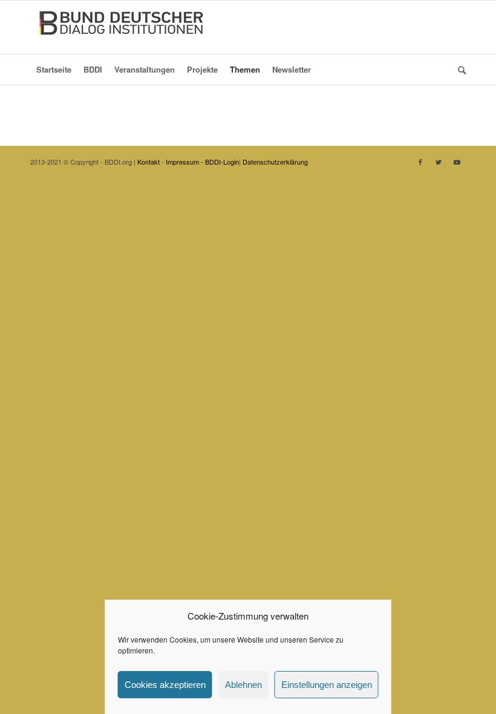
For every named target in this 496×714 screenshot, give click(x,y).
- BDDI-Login (220, 161)
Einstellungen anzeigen (326, 685)
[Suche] (459, 69)
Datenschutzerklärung (275, 161)
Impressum (182, 161)
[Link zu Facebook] (420, 161)
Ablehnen (243, 685)
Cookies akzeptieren (165, 685)
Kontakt (148, 161)
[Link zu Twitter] (438, 161)
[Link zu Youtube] (457, 161)
